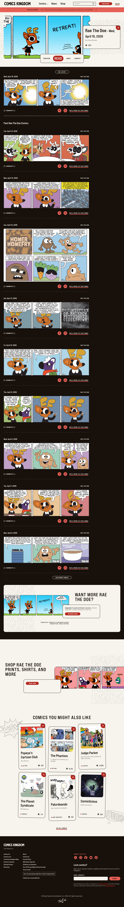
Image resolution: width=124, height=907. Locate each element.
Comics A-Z (7, 854)
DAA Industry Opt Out (29, 862)
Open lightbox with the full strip (46, 92)
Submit (114, 879)
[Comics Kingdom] (14, 845)
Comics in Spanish (9, 862)
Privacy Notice (110, 885)
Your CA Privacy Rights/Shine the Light (34, 867)
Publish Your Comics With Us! (31, 878)
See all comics (61, 828)
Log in (117, 4)
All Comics (7, 867)
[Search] (93, 3)
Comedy (24, 814)
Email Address (79, 875)
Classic (85, 766)
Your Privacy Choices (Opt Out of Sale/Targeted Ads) (39, 874)
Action (24, 766)
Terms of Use (27, 870)
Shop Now (32, 683)
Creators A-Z (7, 857)
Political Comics (8, 864)
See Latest (63, 72)
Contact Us (26, 857)
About (24, 854)
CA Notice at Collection (29, 864)
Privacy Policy (27, 859)
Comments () (10, 110)
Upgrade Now (72, 614)
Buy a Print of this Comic (78, 110)
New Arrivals (57, 817)
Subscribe (105, 4)
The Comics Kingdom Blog (11, 859)
